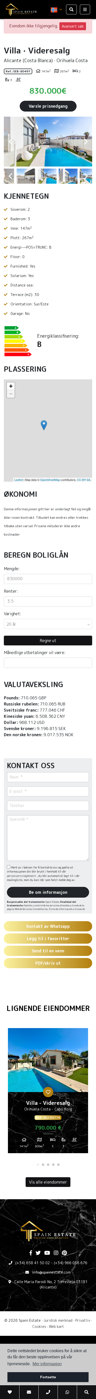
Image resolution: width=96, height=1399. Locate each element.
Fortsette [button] (48, 1377)
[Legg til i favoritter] (48, 1092)
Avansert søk (73, 26)
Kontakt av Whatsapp (48, 926)
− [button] (11, 394)
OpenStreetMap (50, 480)
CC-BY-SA (83, 480)
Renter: (11, 591)
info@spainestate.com (51, 1272)
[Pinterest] (64, 1253)
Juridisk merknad (58, 1320)
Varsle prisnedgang (48, 106)
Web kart (56, 1326)
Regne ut (48, 640)
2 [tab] (43, 1164)
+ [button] (11, 386)
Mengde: (12, 568)
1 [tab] (38, 1164)
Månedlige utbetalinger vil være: (35, 652)
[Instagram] (56, 1253)
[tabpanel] (48, 1092)
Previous (10, 142)
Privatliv (82, 1320)
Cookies (39, 1326)
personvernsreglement (22, 876)
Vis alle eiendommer (48, 1182)
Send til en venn (48, 951)
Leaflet (18, 480)
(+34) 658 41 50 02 (32, 1262)
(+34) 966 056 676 (70, 1262)
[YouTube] (47, 1253)
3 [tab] (48, 1164)
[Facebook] (30, 1253)
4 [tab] (53, 1164)
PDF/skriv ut (48, 963)
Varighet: (12, 613)
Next (85, 142)
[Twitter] (38, 1253)
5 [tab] (58, 1164)
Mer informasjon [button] (47, 1364)
